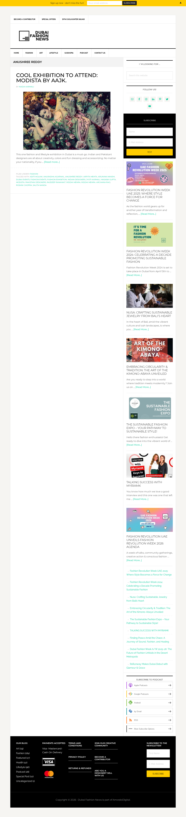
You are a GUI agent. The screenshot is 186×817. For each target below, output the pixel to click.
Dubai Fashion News (93, 36)
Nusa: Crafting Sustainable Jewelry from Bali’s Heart (149, 314)
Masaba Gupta (108, 179)
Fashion (34, 174)
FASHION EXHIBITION (57, 179)
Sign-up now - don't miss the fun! (67, 3)
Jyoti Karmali (93, 179)
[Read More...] (148, 214)
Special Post (22, 776)
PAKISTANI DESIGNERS (35, 182)
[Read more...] (52, 162)
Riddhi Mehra (73, 182)
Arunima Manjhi (106, 177)
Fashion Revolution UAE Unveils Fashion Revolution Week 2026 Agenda (146, 542)
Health (19, 762)
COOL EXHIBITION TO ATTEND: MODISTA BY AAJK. (57, 78)
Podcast (20, 771)
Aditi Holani (36, 177)
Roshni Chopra (24, 185)
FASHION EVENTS (38, 179)
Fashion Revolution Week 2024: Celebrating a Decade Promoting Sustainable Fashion (148, 256)
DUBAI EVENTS (23, 179)
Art (17, 748)
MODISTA (20, 182)
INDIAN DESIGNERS (76, 179)
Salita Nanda (39, 185)
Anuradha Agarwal (53, 177)
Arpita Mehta (90, 177)
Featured (21, 758)
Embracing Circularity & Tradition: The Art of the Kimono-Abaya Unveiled (147, 370)
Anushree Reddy (74, 177)
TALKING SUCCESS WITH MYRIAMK (149, 630)
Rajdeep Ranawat (56, 182)
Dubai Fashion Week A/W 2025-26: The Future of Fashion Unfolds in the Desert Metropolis (149, 653)
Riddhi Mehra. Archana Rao (95, 182)
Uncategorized (24, 781)
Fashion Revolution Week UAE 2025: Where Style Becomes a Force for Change (148, 195)
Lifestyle (20, 767)
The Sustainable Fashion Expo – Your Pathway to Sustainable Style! (147, 428)
